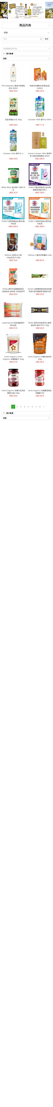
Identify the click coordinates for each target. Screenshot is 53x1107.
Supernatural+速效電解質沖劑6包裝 (13, 324)
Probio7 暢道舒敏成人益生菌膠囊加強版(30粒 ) (40, 188)
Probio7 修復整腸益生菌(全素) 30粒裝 (13, 222)
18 (48, 18)
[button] (26, 48)
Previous (5, 12)
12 (32, 18)
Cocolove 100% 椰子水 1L (13, 153)
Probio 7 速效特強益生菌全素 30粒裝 (39, 222)
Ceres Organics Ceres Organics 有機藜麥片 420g (13, 357)
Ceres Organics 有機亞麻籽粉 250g (40, 357)
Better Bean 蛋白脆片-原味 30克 (13, 188)
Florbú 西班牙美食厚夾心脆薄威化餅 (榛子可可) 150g (39, 324)
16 (42, 18)
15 (40, 18)
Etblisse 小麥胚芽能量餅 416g (40, 255)
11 (29, 18)
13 (34, 18)
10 (26, 18)
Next (49, 11)
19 (51, 18)
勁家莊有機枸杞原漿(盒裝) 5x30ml (40, 86)
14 (37, 18)
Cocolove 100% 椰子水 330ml (40, 119)
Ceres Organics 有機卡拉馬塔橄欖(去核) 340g (13, 391)
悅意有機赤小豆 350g (13, 119)
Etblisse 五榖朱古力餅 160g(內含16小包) (13, 256)
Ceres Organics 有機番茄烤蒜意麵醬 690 (40, 391)
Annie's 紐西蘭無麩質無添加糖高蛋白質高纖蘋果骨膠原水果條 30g (40, 291)
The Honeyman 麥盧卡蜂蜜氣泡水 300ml (13, 86)
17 (45, 18)
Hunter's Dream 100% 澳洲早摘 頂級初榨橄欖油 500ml (40, 154)
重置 (46, 39)
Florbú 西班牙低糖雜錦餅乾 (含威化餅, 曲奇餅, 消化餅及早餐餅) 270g (13, 291)
